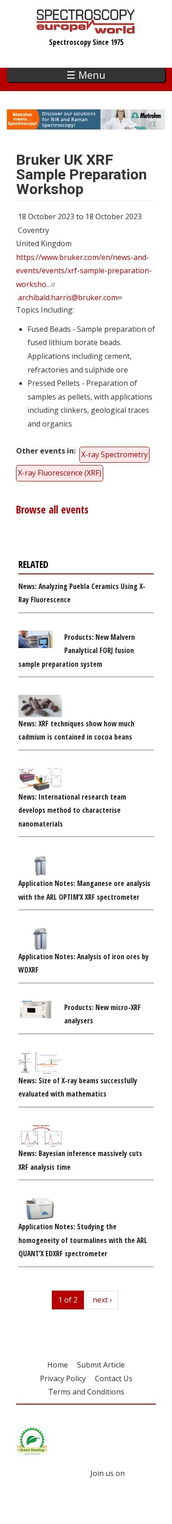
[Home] (86, 29)
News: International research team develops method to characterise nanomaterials (72, 810)
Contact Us (114, 1378)
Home (57, 1365)
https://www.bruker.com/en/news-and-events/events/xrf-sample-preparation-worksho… (84, 270)
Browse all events (52, 510)
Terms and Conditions (86, 1392)
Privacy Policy (63, 1378)
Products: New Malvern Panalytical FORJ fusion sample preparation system (76, 650)
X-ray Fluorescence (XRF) (59, 473)
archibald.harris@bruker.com (67, 297)
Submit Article (101, 1365)
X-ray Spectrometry (114, 454)
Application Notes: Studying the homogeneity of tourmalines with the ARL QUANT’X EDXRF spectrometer (82, 1240)
